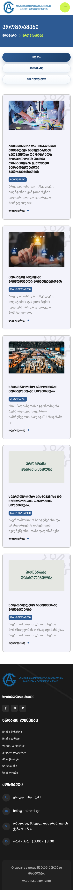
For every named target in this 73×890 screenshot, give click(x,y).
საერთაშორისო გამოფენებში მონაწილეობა (33, 607)
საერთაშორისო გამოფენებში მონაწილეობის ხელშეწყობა (33, 389)
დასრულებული (36, 79)
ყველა (36, 57)
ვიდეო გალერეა (14, 752)
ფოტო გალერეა (14, 745)
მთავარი (9, 35)
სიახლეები (10, 773)
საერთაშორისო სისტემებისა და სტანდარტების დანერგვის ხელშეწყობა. (35, 501)
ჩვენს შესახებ (12, 732)
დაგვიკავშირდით (36, 881)
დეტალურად (17, 211)
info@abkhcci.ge (26, 811)
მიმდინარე (37, 68)
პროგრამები (11, 759)
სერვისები (9, 766)
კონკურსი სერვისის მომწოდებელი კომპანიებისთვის (35, 279)
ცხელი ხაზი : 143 (27, 797)
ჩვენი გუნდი (11, 739)
